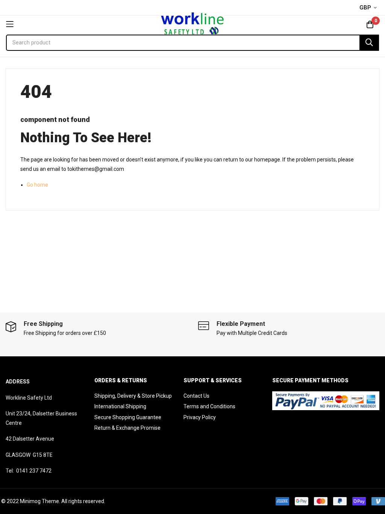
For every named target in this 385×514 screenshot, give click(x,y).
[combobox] (192, 43)
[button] (369, 8)
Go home (37, 185)
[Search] (369, 43)
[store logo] (192, 24)
